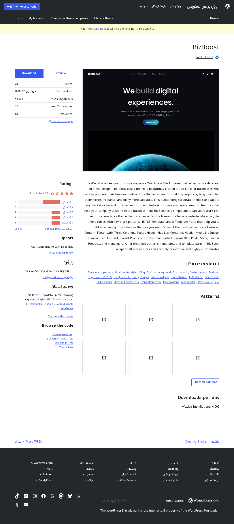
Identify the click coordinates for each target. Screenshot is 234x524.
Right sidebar (104, 282)
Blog (142, 272)
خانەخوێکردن (212, 474)
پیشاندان (173, 462)
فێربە (133, 462)
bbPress (46, 474)
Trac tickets (66, 347)
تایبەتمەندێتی (211, 480)
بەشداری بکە (87, 462)
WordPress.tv (126, 480)
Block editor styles (126, 272)
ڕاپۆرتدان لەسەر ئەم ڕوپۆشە (58, 277)
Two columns (171, 282)
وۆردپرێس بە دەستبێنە (22, 6)
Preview (60, 73)
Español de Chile (63, 299)
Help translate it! (93, 28)
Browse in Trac (64, 343)
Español (68, 303)
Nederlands (35, 303)
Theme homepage (62, 121)
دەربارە (215, 462)
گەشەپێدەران (128, 474)
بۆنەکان (90, 468)
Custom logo (180, 272)
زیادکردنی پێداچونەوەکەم (59, 228)
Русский (48, 303)
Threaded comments (126, 282)
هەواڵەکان (213, 468)
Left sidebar (196, 277)
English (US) (44, 299)
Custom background (158, 272)
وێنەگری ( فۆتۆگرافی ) (126, 277)
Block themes (179, 277)
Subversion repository (60, 338)
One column (212, 277)
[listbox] (150, 339)
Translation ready (150, 282)
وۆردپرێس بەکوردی (174, 500)
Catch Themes (204, 57)
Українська (67, 308)
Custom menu (198, 272)
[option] (197, 320)
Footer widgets (160, 277)
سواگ (89, 480)
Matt (48, 468)
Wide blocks (188, 282)
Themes (214, 18)
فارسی (58, 303)
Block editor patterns (101, 272)
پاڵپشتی (131, 468)
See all (18, 228)
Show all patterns (205, 382)
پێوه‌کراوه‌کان (170, 474)
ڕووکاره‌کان (172, 468)
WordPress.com (42, 462)
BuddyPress (44, 480)
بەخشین (88, 474)
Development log (62, 334)
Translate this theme (60, 316)
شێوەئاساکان (170, 480)
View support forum (61, 253)
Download (29, 73)
